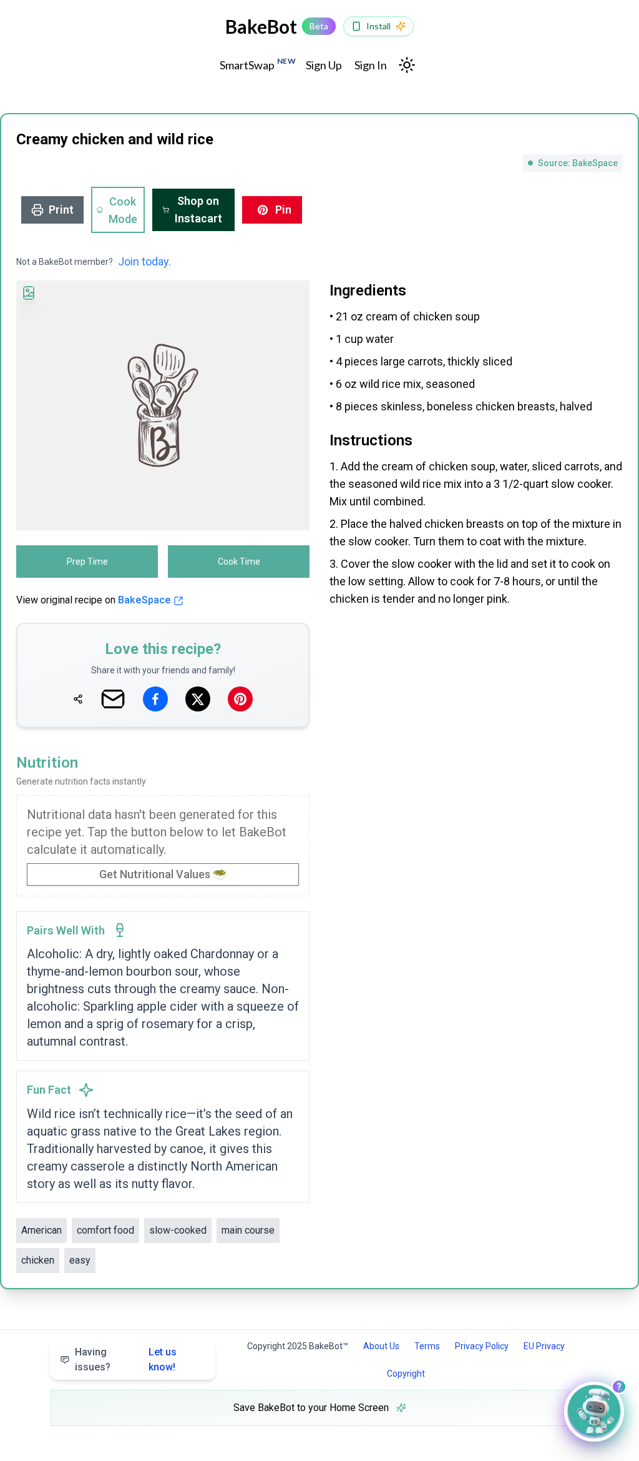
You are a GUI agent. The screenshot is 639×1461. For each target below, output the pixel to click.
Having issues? (126, 1359)
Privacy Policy (482, 1346)
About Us (381, 1346)
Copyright (406, 1374)
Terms (427, 1346)
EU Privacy (544, 1346)
